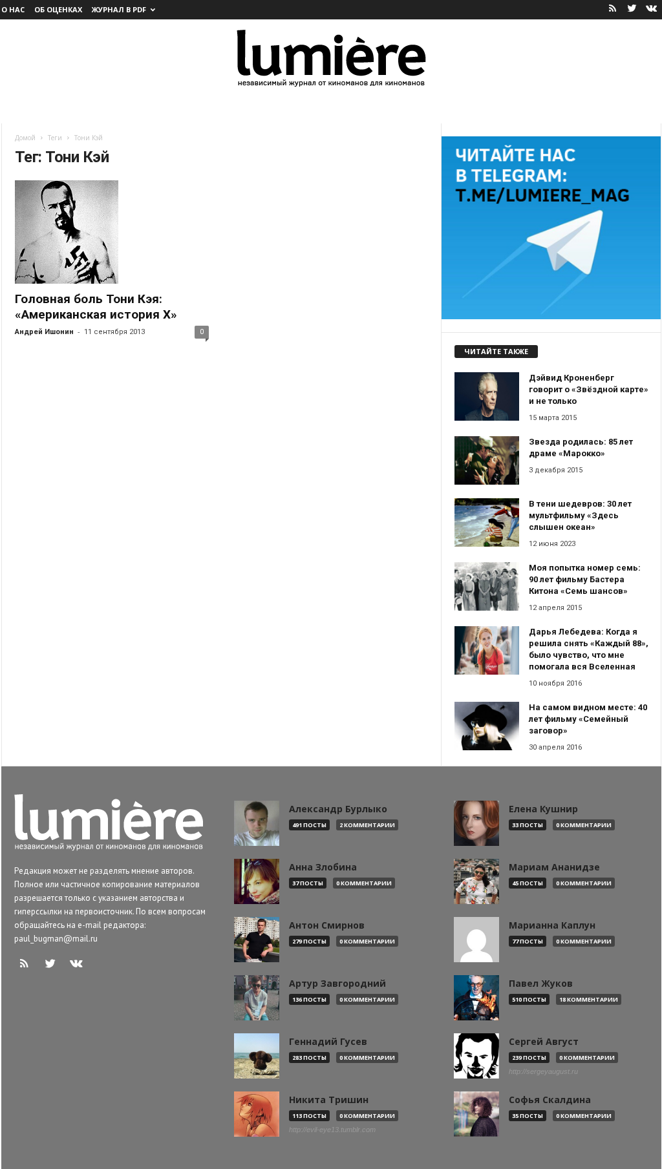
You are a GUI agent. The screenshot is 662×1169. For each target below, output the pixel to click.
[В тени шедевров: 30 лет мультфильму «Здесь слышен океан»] (486, 522)
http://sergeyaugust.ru (543, 1071)
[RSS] (613, 9)
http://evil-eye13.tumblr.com (332, 1129)
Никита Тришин (328, 1100)
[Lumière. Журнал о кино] (331, 57)
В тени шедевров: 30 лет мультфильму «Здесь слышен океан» (580, 515)
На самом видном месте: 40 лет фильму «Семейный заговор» (588, 718)
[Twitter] (632, 9)
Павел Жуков (541, 983)
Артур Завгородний (337, 983)
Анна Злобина (323, 867)
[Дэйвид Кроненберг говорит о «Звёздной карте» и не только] (486, 396)
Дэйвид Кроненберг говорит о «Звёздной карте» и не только (588, 389)
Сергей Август (544, 1042)
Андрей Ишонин (44, 332)
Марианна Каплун (552, 925)
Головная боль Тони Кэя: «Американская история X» (96, 306)
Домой (25, 137)
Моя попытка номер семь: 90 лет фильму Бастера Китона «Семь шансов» (585, 579)
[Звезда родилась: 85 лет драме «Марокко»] (486, 460)
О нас (13, 9)
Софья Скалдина (550, 1100)
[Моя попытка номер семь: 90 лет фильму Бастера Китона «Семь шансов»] (486, 586)
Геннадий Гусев (328, 1042)
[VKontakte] (651, 9)
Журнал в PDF (119, 9)
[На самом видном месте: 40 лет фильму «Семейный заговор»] (486, 726)
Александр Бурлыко (338, 809)
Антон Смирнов (327, 925)
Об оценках (58, 9)
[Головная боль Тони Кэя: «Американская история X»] (112, 232)
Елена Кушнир (543, 809)
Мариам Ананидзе (554, 867)
